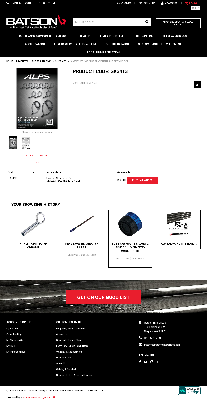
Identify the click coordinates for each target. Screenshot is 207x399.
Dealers (85, 36)
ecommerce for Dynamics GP (89, 390)
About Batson (35, 44)
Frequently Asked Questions (70, 328)
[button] (191, 3)
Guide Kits (60, 61)
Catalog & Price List (66, 369)
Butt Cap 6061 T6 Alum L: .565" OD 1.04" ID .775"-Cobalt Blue (130, 247)
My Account (170, 3)
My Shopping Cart (15, 340)
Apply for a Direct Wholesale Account (178, 23)
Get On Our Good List (103, 297)
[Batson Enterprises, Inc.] (36, 21)
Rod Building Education (103, 52)
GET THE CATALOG (117, 44)
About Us (61, 363)
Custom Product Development (159, 44)
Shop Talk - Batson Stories (69, 340)
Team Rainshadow (175, 36)
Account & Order (18, 322)
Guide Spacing (143, 36)
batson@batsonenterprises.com (162, 344)
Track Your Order (146, 3)
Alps (37, 162)
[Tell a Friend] (197, 84)
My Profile (11, 346)
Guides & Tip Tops (42, 61)
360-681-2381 (153, 338)
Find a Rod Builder (112, 36)
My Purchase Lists (15, 351)
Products (22, 61)
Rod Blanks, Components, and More (44, 36)
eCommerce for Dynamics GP (40, 397)
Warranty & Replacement (69, 351)
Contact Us (61, 334)
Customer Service (68, 322)
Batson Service (123, 3)
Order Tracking (14, 334)
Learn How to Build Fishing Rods (72, 346)
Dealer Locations (64, 357)
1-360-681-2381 (20, 3)
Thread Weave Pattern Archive (75, 44)
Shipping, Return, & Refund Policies (74, 375)
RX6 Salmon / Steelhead (178, 243)
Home (9, 61)
